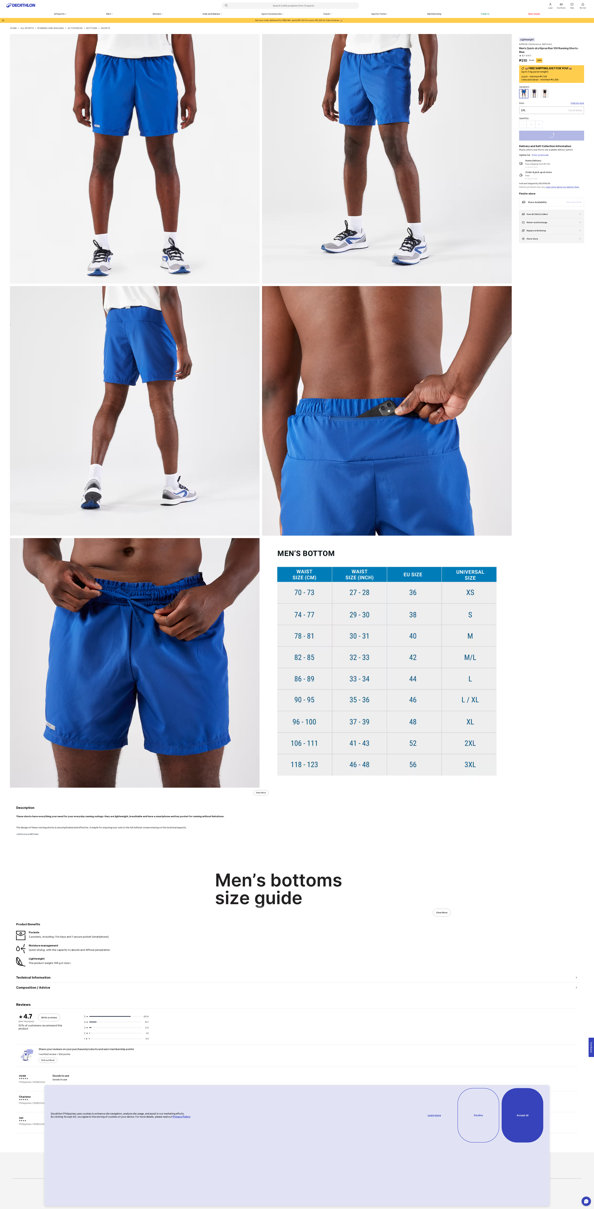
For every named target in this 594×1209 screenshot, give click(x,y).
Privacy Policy (181, 1116)
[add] (539, 124)
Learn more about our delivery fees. (562, 187)
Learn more (434, 1115)
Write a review (49, 1017)
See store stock (573, 202)
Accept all (522, 1115)
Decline (478, 1115)
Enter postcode (540, 155)
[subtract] (523, 124)
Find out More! (48, 1060)
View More (261, 793)
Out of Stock (553, 136)
